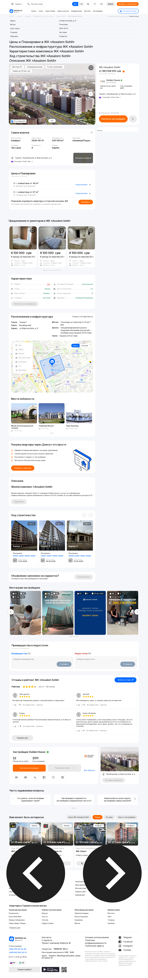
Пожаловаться (83, 577)
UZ (23, 963)
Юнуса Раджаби (81, 917)
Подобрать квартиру (22, 468)
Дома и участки (63, 11)
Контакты (46, 937)
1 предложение (81, 185)
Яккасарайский (81, 885)
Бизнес (34, 826)
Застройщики (98, 11)
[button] (43, 270)
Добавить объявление (128, 4)
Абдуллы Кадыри (81, 913)
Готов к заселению (54, 67)
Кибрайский (80, 895)
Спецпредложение (34, 67)
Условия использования (97, 937)
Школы (21, 353)
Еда (19, 345)
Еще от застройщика (126, 817)
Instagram (128, 946)
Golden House (134, 16)
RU (101, 4)
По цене (109, 817)
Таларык (111, 920)
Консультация (37, 4)
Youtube (127, 950)
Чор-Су (45, 917)
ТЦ (19, 366)
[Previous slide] (13, 94)
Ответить (39, 705)
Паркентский (80, 892)
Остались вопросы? (113, 780)
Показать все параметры (24, 304)
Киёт (110, 917)
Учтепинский (14, 895)
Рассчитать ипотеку (129, 11)
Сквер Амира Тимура (17, 923)
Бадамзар (79, 920)
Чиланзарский (80, 882)
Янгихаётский (80, 888)
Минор (77, 923)
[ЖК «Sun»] (90, 852)
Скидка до (21, 71)
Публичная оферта (94, 946)
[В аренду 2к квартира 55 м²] (23, 258)
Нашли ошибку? (25, 969)
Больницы (22, 362)
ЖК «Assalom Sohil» (58, 220)
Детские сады (24, 358)
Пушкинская (13, 913)
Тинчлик (45, 920)
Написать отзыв (124, 680)
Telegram (127, 937)
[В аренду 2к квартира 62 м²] (52, 258)
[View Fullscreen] (90, 388)
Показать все (22, 738)
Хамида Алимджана (17, 920)
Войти (110, 4)
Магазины (22, 370)
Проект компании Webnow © (56, 943)
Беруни (45, 913)
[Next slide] (90, 94)
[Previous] (84, 515)
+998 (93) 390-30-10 (18, 952)
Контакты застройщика (113, 119)
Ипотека (87, 11)
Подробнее (19, 502)
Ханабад (111, 923)
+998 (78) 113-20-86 (17, 949)
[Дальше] (90, 515)
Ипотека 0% (17, 67)
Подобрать (85, 202)
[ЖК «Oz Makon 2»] (57, 853)
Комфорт (98, 826)
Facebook (128, 941)
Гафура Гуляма (47, 923)
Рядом (97, 817)
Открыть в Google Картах (82, 317)
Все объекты (89, 770)
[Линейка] (90, 371)
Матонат (111, 913)
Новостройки (50, 11)
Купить (33, 11)
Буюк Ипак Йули (15, 917)
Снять (41, 11)
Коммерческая (76, 11)
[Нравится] (91, 67)
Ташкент (18, 4)
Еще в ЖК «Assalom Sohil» (79, 817)
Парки (20, 349)
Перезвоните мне (62, 768)
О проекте (47, 940)
